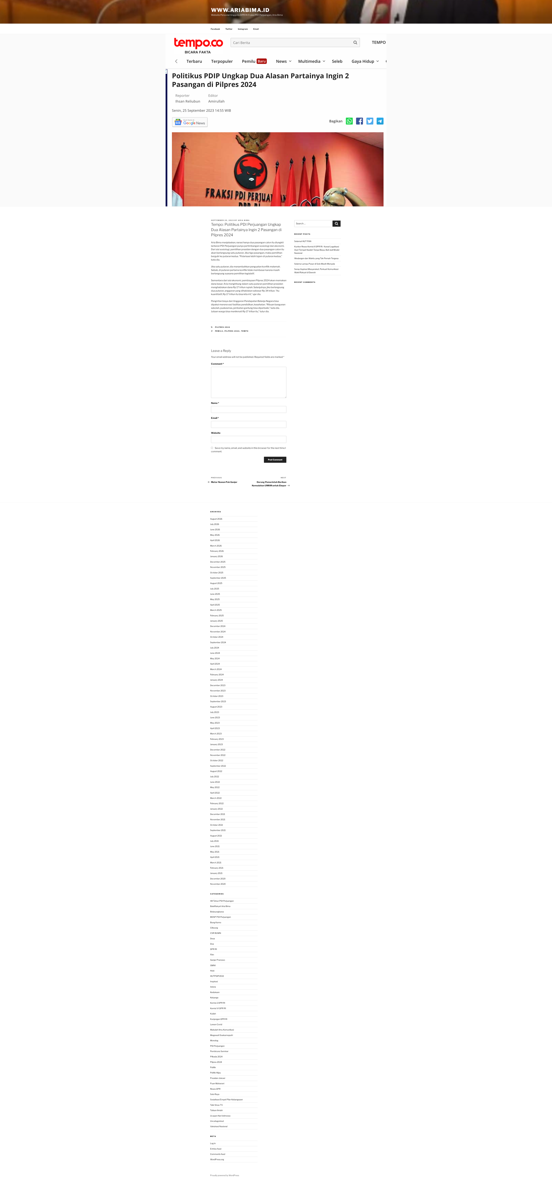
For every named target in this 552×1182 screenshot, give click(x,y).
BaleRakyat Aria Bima (220, 906)
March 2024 (216, 669)
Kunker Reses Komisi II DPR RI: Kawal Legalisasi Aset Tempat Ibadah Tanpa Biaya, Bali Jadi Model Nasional (316, 249)
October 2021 (216, 825)
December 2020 (218, 878)
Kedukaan (215, 992)
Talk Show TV (216, 1105)
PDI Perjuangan (217, 1046)
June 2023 (215, 717)
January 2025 (216, 621)
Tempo (245, 331)
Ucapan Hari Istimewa (220, 1115)
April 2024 (215, 664)
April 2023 (215, 728)
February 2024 (217, 674)
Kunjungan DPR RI (218, 1019)
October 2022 (216, 760)
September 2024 (218, 642)
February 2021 (216, 868)
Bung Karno (215, 922)
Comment (217, 363)
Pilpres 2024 (222, 327)
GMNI (213, 965)
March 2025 (216, 610)
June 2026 (215, 529)
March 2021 (215, 862)
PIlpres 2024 (232, 331)
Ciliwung (214, 927)
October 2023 (216, 696)
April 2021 (215, 857)
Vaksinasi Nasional (218, 1126)
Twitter (228, 29)
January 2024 (216, 680)
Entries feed (215, 1149)
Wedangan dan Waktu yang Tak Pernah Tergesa (316, 258)
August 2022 (216, 771)
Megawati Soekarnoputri (221, 1035)
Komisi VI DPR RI (218, 1008)
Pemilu (219, 331)
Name (215, 403)
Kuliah (213, 1013)
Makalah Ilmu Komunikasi (222, 1029)
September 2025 (218, 578)
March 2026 (216, 545)
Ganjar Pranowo (217, 960)
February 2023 (217, 739)
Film (212, 954)
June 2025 (215, 594)
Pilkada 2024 (216, 1056)
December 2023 (217, 685)
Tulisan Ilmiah (216, 1110)
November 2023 (218, 690)
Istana (213, 987)
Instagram (243, 29)
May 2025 (215, 599)
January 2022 (216, 809)
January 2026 (216, 556)
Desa (212, 938)
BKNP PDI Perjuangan (220, 917)
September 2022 (218, 766)
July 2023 (214, 712)
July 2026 (214, 524)
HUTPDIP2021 (217, 976)
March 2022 (216, 798)
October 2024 (216, 637)
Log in (213, 1143)
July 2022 (214, 776)
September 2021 (218, 830)
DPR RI (213, 949)
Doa (212, 944)
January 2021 (216, 873)
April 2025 (215, 604)
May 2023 (215, 723)
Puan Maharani (217, 1083)
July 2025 (214, 588)
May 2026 (215, 535)
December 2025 (217, 562)
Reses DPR (215, 1089)
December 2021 (217, 814)
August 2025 (216, 583)
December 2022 (217, 749)
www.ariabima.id (240, 10)
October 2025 (216, 572)
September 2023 (218, 701)
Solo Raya (214, 1094)
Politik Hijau (215, 1072)
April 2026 (215, 540)
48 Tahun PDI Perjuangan (222, 901)
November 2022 (217, 755)
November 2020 (218, 884)
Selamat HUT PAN (302, 241)
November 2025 (218, 567)
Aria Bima (244, 220)
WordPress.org (217, 1159)
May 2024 (215, 658)
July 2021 (214, 841)
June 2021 (215, 846)
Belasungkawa (217, 911)
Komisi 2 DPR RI (217, 1003)
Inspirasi (214, 981)
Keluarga (214, 997)
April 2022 (215, 792)
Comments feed (217, 1154)
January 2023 (216, 744)
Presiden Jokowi (217, 1078)
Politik (213, 1067)
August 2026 (216, 519)
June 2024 (215, 653)
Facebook (215, 29)
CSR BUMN (215, 933)
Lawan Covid (216, 1024)
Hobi (212, 970)
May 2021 (214, 852)
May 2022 (215, 787)
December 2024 (217, 626)
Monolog (214, 1040)
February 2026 (217, 551)
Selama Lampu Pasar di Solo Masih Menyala (314, 264)
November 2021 (217, 819)
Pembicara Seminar (219, 1051)
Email (256, 29)
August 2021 (216, 835)
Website (215, 433)
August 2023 (216, 706)
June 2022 (215, 782)
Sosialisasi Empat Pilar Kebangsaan (226, 1099)
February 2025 (217, 615)
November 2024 (218, 631)
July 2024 (214, 647)
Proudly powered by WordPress (224, 1175)
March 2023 (216, 733)
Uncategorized (217, 1121)
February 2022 (217, 803)
